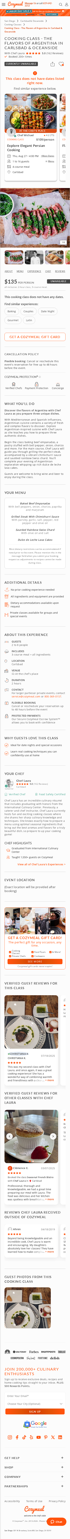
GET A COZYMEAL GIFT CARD (35, 337)
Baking (12, 311)
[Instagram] (10, 1437)
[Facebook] (17, 1437)
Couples (29, 311)
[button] (3, 4)
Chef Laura (23, 781)
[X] (53, 1437)
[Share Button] (52, 64)
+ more (49, 1080)
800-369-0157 (53, 696)
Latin (29, 320)
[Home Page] (15, 4)
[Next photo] (53, 1136)
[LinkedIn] (60, 1437)
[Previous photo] (9, 1136)
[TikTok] (24, 1437)
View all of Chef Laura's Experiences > (42, 864)
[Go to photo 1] (30, 1161)
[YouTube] (38, 1437)
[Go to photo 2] (33, 1161)
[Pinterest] (46, 1437)
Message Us (30, 3)
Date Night (48, 311)
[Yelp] (31, 1437)
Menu (51, 161)
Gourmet (13, 320)
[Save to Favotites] (63, 65)
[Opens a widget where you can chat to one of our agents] (56, 1522)
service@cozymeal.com (26, 696)
